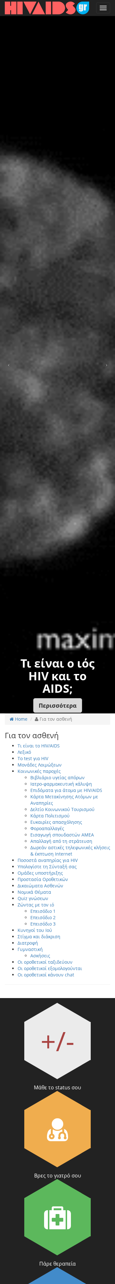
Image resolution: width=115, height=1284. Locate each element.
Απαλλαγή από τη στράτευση (61, 841)
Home (20, 719)
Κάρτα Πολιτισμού (50, 816)
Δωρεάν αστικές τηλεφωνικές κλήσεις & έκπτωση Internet (70, 850)
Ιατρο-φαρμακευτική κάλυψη (61, 784)
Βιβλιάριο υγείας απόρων (57, 777)
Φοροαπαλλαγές (47, 828)
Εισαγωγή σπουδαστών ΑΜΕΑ (62, 835)
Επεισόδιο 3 (43, 924)
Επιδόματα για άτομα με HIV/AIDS (66, 790)
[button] (57, 705)
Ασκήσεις (40, 956)
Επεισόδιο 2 (43, 917)
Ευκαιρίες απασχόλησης (56, 822)
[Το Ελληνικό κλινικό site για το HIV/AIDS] (47, 8)
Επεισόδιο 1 (43, 911)
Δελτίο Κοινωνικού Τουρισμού (62, 809)
